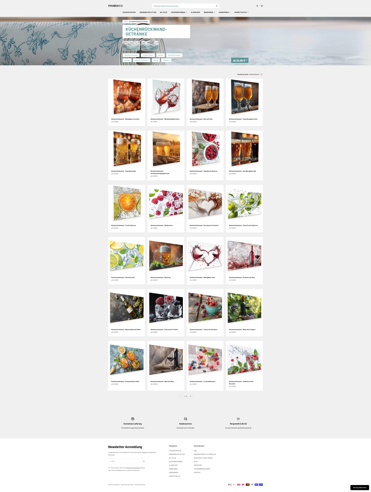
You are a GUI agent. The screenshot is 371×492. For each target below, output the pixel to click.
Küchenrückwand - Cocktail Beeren (202, 381)
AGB (195, 451)
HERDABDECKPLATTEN (148, 12)
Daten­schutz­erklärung (133, 468)
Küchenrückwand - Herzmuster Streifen (204, 225)
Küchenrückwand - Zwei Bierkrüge (123, 171)
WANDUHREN (208, 12)
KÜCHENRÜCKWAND (178, 12)
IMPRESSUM (198, 465)
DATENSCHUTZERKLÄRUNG (203, 458)
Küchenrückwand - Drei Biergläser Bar (242, 171)
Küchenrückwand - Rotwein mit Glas (242, 277)
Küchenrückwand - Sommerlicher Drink (125, 381)
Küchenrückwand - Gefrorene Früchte (164, 329)
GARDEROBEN (224, 12)
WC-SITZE (163, 12)
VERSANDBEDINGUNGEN (202, 469)
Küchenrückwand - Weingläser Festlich (125, 119)
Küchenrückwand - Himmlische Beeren (203, 171)
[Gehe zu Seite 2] (190, 396)
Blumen (127, 60)
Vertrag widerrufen (359, 487)
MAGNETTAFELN (240, 12)
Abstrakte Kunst (174, 55)
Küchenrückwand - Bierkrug (160, 277)
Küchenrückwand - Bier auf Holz (201, 119)
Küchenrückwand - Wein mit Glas (162, 381)
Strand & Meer (148, 55)
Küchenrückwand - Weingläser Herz (202, 277)
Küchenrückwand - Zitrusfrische (123, 277)
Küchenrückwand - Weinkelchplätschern (165, 119)
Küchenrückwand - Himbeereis (162, 225)
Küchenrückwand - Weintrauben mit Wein (126, 329)
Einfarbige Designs (131, 55)
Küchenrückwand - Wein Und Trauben (242, 329)
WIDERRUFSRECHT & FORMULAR (205, 454)
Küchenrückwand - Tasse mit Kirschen (203, 329)
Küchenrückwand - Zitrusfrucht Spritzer (243, 225)
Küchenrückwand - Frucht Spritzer (123, 225)
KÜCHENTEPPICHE (129, 12)
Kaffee (160, 55)
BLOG (196, 461)
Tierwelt (166, 60)
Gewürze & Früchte (141, 60)
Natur (156, 60)
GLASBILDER (195, 12)
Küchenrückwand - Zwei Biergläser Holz (243, 119)
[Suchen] (216, 6)
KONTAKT (197, 472)
